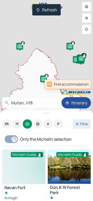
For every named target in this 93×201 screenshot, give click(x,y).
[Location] (86, 29)
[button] (76, 59)
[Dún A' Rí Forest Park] (69, 167)
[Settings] (86, 18)
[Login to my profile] (86, 6)
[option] (6, 124)
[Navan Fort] (23, 167)
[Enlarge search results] (46, 113)
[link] (79, 84)
